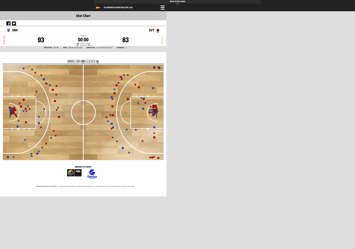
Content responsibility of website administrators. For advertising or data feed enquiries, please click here (96, 186)
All (97, 61)
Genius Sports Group (92, 174)
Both (83, 61)
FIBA (74, 174)
